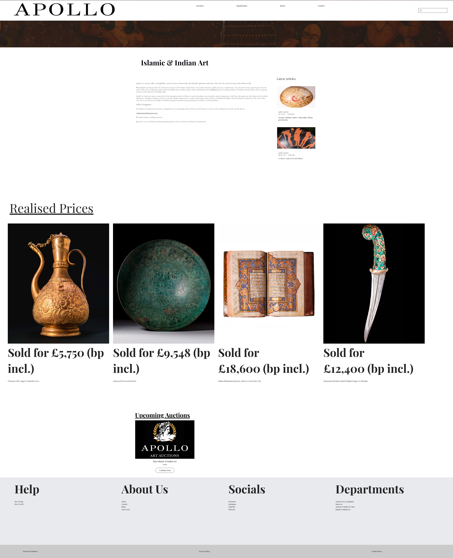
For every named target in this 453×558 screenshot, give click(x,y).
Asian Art (339, 504)
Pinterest (232, 509)
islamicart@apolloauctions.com (146, 113)
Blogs (124, 507)
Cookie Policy (377, 551)
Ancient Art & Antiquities (345, 501)
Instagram (232, 504)
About (124, 501)
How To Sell (19, 504)
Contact (125, 504)
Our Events (126, 509)
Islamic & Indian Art (343, 509)
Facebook (232, 501)
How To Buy (19, 501)
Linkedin (232, 507)
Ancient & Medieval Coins (345, 507)
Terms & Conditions (30, 551)
